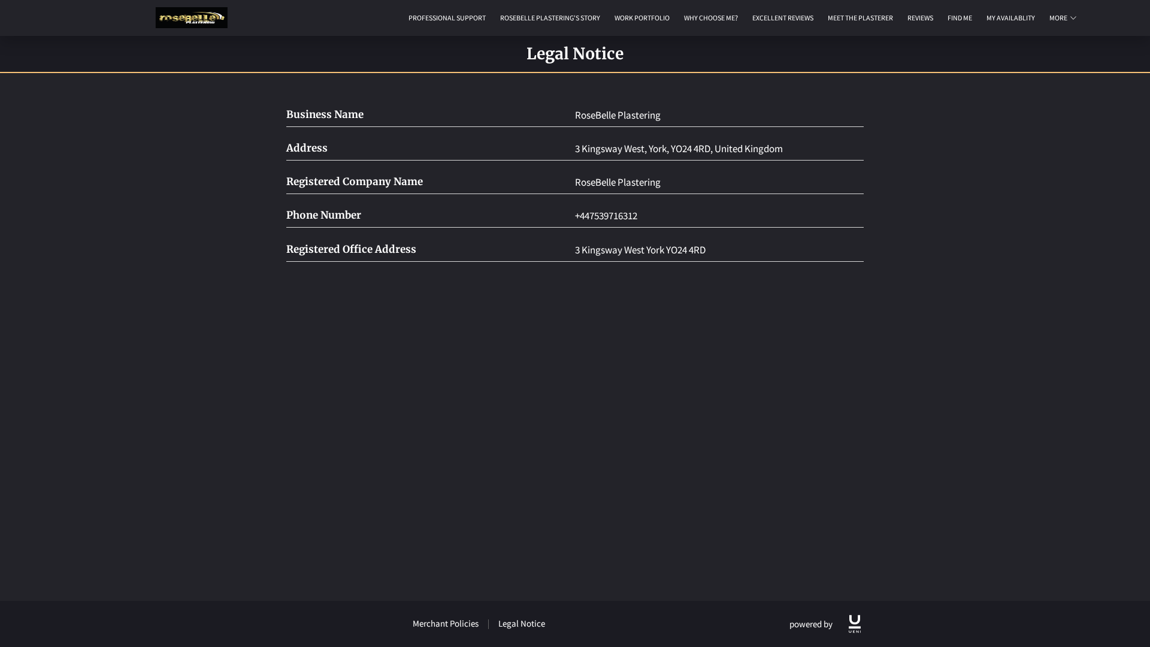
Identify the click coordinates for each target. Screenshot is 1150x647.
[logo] (855, 624)
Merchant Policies (446, 623)
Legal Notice (521, 623)
